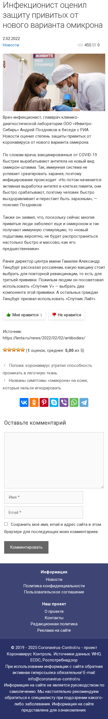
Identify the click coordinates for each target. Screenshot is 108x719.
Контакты (54, 617)
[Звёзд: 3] (14, 349)
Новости (11, 45)
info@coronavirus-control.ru (54, 678)
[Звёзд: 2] (9, 349)
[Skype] (54, 402)
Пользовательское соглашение (54, 591)
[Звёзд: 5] (22, 349)
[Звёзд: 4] (18, 349)
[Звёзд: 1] (5, 349)
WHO (96, 653)
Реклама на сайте (54, 630)
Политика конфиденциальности (54, 585)
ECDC (35, 660)
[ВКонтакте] (24, 402)
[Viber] (64, 402)
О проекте (54, 611)
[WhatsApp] (74, 402)
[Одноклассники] (34, 402)
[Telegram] (83, 402)
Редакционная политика (54, 623)
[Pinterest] (44, 402)
